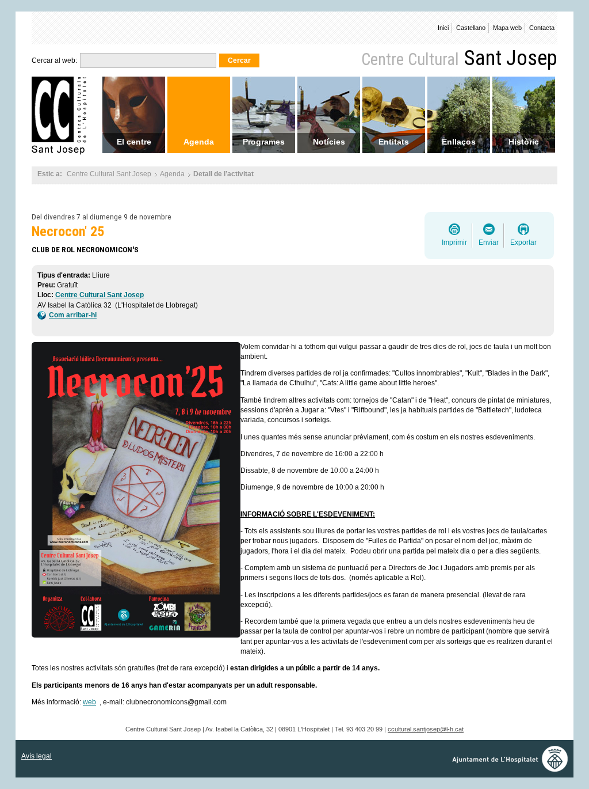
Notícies (329, 141)
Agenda (198, 141)
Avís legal (36, 756)
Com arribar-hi (73, 315)
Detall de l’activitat (223, 174)
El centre (134, 141)
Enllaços (459, 141)
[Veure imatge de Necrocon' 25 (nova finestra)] (139, 491)
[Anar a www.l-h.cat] (512, 768)
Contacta (541, 27)
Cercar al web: (54, 60)
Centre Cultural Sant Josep (99, 295)
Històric (523, 141)
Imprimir (454, 242)
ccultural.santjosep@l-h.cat (426, 729)
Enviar (489, 242)
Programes (264, 141)
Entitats (393, 141)
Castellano (470, 27)
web (89, 702)
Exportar (523, 242)
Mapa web (507, 27)
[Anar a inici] (63, 152)
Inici (443, 27)
